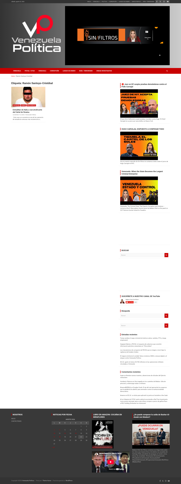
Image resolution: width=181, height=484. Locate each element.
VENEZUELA (96, 1)
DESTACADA (16, 105)
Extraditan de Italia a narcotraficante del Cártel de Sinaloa (27, 111)
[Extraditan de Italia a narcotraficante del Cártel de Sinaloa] (28, 97)
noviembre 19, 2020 (18, 114)
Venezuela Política (28, 480)
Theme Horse (47, 480)
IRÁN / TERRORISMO (148, 1)
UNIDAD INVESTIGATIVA (104, 71)
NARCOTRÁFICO (136, 1)
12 (65, 433)
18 (59, 437)
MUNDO (23, 105)
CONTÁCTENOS (16, 421)
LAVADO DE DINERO (124, 1)
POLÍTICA (104, 1)
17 (54, 437)
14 (75, 433)
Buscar (166, 255)
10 (54, 433)
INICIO (89, 1)
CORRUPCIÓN (113, 1)
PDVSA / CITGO (30, 71)
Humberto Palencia (126, 381)
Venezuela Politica (30, 114)
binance (122, 395)
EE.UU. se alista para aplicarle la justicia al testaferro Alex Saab (147, 395)
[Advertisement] (144, 230)
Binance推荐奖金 (125, 387)
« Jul (53, 447)
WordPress (69, 480)
